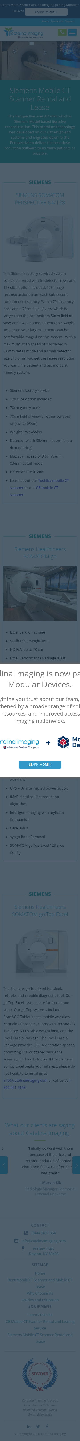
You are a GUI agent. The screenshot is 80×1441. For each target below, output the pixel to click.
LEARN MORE (39, 764)
